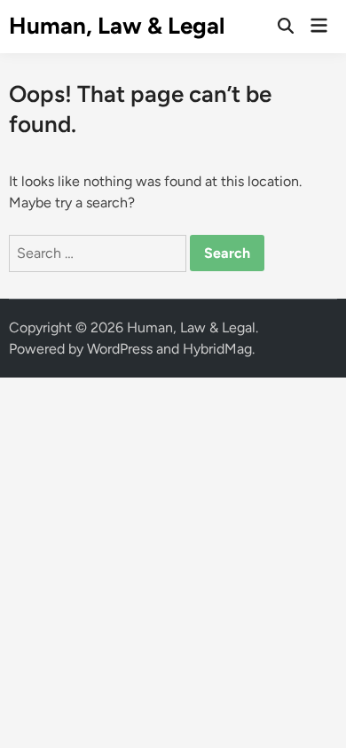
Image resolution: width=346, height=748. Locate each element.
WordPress (120, 348)
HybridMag (217, 348)
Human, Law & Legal (116, 26)
